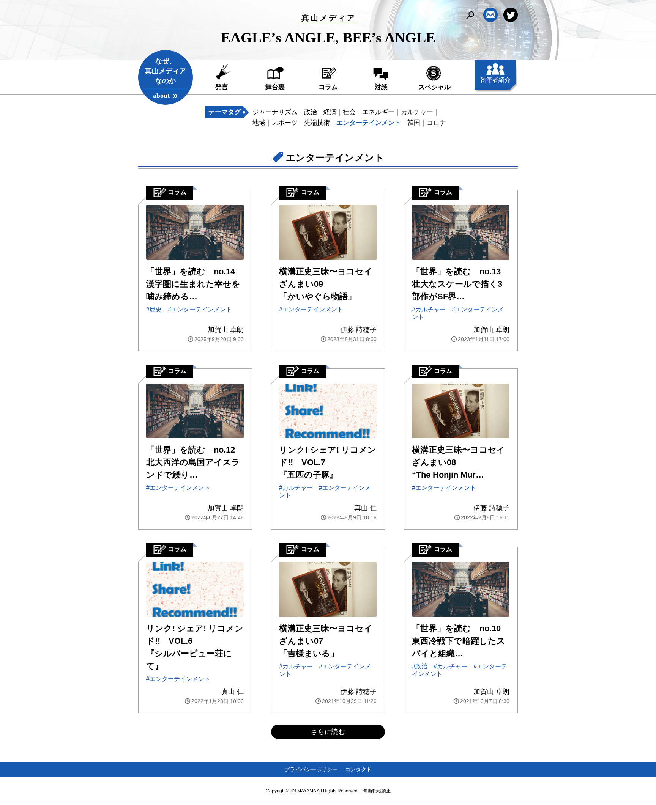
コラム (328, 87)
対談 (381, 87)
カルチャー (417, 112)
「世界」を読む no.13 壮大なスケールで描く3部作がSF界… (457, 284)
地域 (258, 122)
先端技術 (317, 122)
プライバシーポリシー (310, 769)
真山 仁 (365, 508)
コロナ (436, 122)
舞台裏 (275, 87)
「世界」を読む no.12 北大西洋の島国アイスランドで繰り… (193, 462)
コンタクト (358, 769)
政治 (310, 112)
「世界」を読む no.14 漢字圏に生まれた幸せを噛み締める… (193, 284)
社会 (349, 112)
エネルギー (378, 112)
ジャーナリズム (275, 112)
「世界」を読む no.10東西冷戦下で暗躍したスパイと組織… (458, 641)
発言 (221, 87)
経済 (329, 112)
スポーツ (285, 122)
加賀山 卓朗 (226, 329)
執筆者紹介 (495, 80)
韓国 (413, 122)
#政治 (419, 666)
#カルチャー (429, 309)
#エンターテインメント (200, 309)
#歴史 (154, 309)
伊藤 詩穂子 (359, 329)
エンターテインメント (368, 122)
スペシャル (434, 87)
